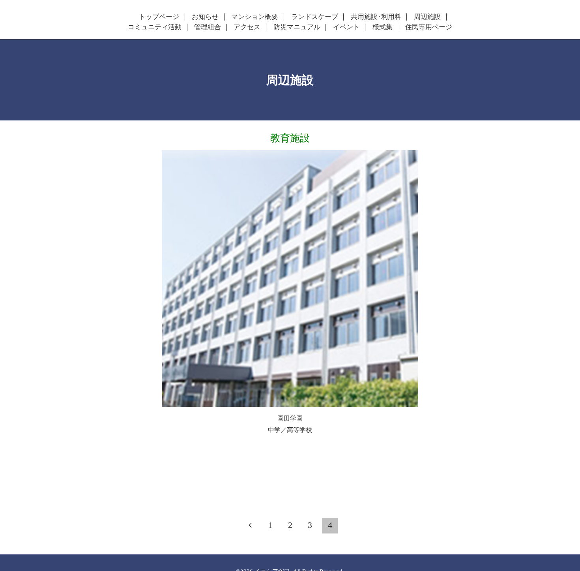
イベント (346, 27)
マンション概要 (254, 17)
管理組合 (207, 27)
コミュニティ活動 (154, 27)
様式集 (382, 27)
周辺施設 (427, 17)
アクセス (247, 27)
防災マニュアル (296, 27)
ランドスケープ (314, 17)
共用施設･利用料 (376, 17)
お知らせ (205, 17)
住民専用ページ (428, 27)
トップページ (159, 17)
